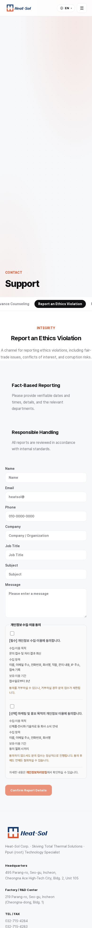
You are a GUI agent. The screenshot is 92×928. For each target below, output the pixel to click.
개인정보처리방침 (36, 772)
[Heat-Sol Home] (19, 8)
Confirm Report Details (28, 790)
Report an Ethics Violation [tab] (60, 304)
